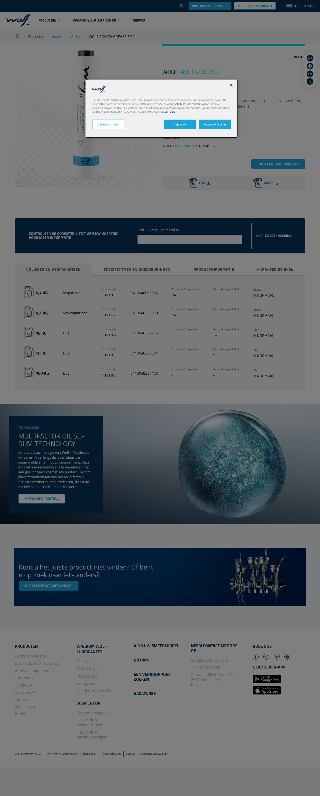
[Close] (231, 85)
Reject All (180, 124)
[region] (162, 109)
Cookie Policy (167, 112)
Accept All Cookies (214, 124)
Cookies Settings (108, 124)
